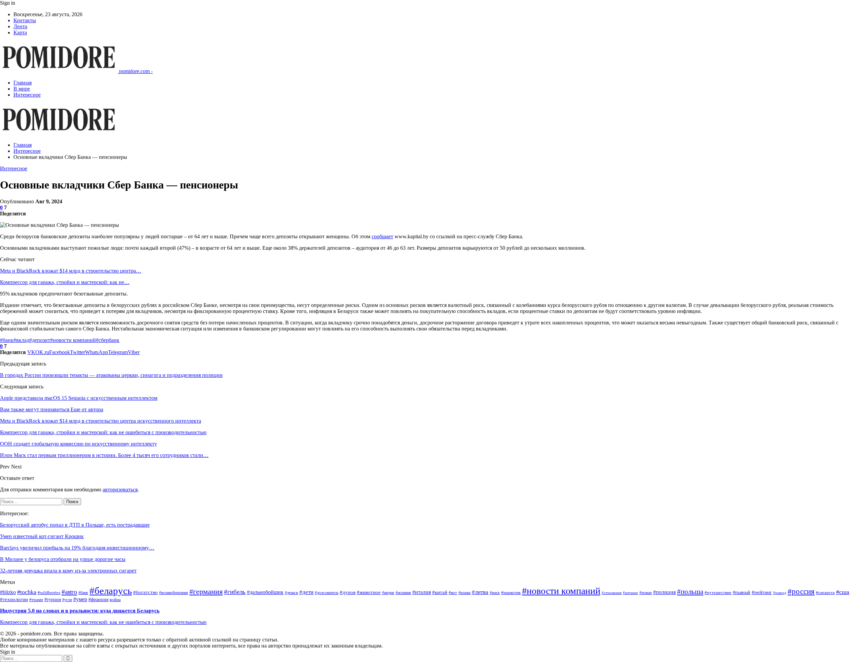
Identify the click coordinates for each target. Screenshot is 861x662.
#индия (388, 593)
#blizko (8, 592)
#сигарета (825, 592)
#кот (453, 592)
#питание (630, 593)
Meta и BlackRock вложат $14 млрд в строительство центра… (70, 271)
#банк (6, 340)
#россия (801, 591)
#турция (52, 599)
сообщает (382, 236)
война (115, 599)
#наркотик (511, 592)
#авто (69, 591)
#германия (206, 591)
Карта (20, 32)
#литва (480, 592)
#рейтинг (762, 592)
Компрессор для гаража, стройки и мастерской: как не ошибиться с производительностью (103, 622)
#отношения (612, 593)
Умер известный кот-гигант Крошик (42, 536)
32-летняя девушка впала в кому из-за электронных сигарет (68, 570)
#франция (98, 599)
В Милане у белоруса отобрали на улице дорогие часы (62, 559)
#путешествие (718, 592)
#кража (464, 593)
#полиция (664, 592)
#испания (403, 593)
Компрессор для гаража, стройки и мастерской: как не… (64, 282)
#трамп (36, 599)
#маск (495, 593)
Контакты (24, 20)
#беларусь (110, 590)
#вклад (21, 340)
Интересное (27, 95)
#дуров (347, 592)
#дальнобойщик (265, 592)
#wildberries (49, 592)
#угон (67, 600)
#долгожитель (326, 593)
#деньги (291, 593)
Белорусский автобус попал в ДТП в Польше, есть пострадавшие (75, 525)
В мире (21, 89)
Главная (22, 82)
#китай (439, 592)
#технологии (14, 599)
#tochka (26, 592)
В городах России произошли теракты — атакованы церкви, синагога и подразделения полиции (111, 375)
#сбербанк (107, 340)
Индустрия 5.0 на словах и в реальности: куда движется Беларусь (79, 611)
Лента (20, 26)
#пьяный (741, 592)
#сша (842, 592)
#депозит (39, 340)
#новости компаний (73, 340)
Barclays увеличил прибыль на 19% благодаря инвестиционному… (77, 548)
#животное (369, 592)
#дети (306, 592)
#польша (690, 592)
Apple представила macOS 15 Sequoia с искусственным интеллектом (78, 398)
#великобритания (173, 593)
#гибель (235, 591)
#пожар (645, 593)
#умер (80, 599)
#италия (421, 592)
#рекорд (779, 593)
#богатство (145, 592)
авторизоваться (120, 489)
